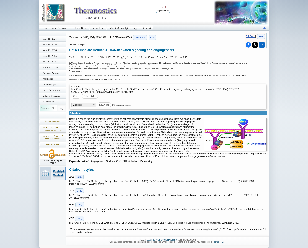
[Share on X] (255, 45)
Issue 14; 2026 (50, 44)
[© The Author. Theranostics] (235, 134)
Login (136, 28)
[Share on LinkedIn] (262, 45)
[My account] (264, 27)
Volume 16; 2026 (51, 67)
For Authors (98, 28)
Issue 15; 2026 (50, 38)
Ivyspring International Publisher (161, 240)
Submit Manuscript (118, 28)
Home (44, 28)
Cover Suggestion (51, 90)
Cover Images (49, 84)
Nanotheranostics (52, 122)
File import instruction (121, 104)
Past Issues (48, 78)
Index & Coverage (51, 95)
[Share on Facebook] (248, 45)
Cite (152, 37)
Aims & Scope (59, 28)
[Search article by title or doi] (61, 108)
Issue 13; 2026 (50, 50)
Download (104, 105)
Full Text (250, 36)
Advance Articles (51, 73)
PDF (261, 36)
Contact (147, 28)
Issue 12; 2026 (50, 55)
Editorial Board (79, 28)
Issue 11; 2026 (50, 61)
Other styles (90, 96)
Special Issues (49, 101)
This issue (140, 37)
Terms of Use (219, 242)
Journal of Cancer (53, 145)
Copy (76, 96)
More (117, 79)
